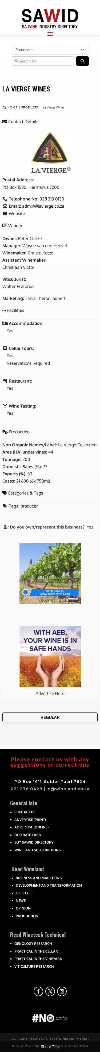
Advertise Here (50, 693)
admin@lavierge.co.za (43, 206)
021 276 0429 (26, 788)
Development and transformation (49, 885)
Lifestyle (24, 893)
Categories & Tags (25, 493)
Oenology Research (33, 943)
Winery (15, 225)
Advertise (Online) (31, 827)
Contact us (24, 812)
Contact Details (23, 121)
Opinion (23, 908)
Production (19, 431)
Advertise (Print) (30, 820)
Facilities (15, 310)
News (21, 900)
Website (17, 213)
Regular (50, 717)
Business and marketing (39, 878)
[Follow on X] (50, 991)
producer (29, 506)
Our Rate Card (27, 835)
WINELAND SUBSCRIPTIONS (37, 850)
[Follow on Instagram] (62, 991)
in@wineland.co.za (68, 788)
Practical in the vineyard (38, 959)
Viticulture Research (34, 966)
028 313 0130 (51, 199)
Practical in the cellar (36, 951)
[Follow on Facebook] (38, 991)
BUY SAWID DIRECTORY (34, 842)
